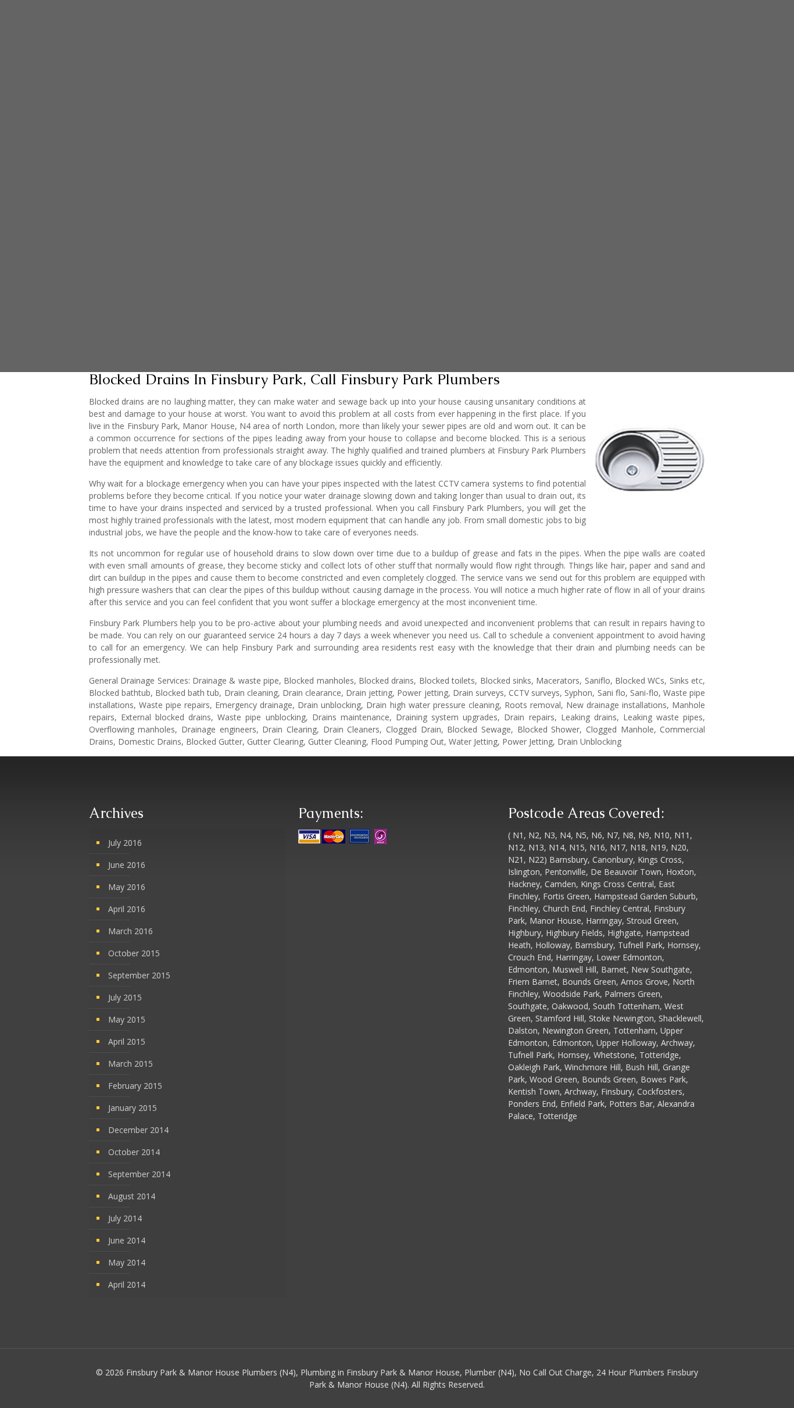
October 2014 (134, 1151)
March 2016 (130, 931)
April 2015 (126, 1041)
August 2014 (131, 1196)
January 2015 (132, 1107)
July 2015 (125, 997)
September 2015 (139, 975)
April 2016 (126, 908)
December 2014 (138, 1129)
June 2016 (126, 864)
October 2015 (134, 953)
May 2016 (126, 886)
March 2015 (130, 1063)
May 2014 (126, 1262)
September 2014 (139, 1174)
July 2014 (125, 1218)
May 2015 (126, 1019)
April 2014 (126, 1284)
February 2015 (135, 1085)
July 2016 (125, 842)
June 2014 (126, 1240)
